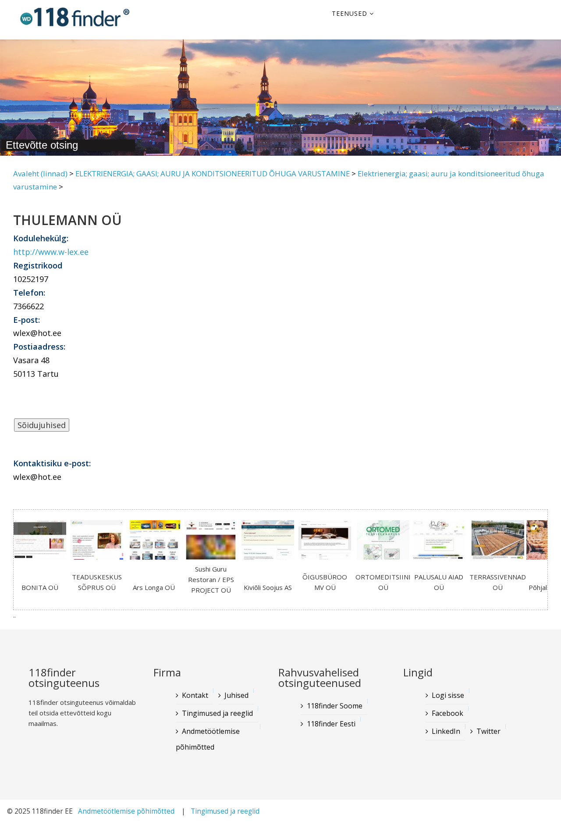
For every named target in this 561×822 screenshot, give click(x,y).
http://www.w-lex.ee (51, 252)
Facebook (447, 713)
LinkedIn (446, 731)
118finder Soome (334, 706)
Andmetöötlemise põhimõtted (208, 739)
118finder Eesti (331, 724)
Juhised (236, 695)
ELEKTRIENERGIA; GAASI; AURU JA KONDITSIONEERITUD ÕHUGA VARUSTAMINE (212, 173)
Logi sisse (448, 695)
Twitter (488, 731)
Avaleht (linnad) (40, 173)
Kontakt (195, 695)
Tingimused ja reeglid (217, 713)
